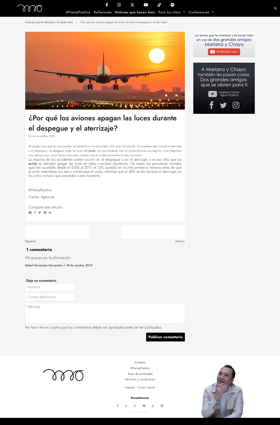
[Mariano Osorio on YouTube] (146, 5)
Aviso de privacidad (140, 374)
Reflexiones (103, 12)
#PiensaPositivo (78, 12)
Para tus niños (170, 12)
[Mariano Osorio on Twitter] (132, 5)
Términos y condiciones (140, 379)
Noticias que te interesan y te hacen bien (49, 22)
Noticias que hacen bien (135, 12)
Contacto (140, 362)
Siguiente (30, 241)
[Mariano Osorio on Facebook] (107, 5)
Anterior (180, 241)
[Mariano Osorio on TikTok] (159, 5)
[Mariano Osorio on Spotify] (172, 5)
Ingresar (130, 387)
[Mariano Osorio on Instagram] (119, 5)
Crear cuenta (146, 387)
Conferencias (199, 12)
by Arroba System (140, 412)
